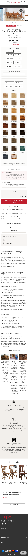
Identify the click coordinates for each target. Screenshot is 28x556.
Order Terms (14, 230)
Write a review (14, 501)
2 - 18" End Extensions (18, 74)
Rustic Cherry (8, 86)
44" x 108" (10, 58)
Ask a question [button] (14, 504)
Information (5, 532)
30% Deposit (8, 172)
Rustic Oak (19, 82)
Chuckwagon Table (8, 289)
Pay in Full (7, 182)
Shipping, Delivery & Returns (14, 227)
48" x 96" (9, 66)
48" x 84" (17, 62)
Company (3, 528)
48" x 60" (17, 58)
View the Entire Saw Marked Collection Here (12, 295)
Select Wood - (14, 80)
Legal (2, 542)
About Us (3, 546)
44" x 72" (17, 51)
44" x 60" (9, 51)
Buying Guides (5, 537)
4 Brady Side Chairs (9, 290)
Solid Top (6, 74)
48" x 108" (17, 66)
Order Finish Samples (14, 164)
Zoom (7, 93)
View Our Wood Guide (19, 163)
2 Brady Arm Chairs (9, 292)
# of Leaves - (14, 71)
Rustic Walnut (18, 86)
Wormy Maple (9, 82)
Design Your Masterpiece (14, 223)
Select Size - (14, 48)
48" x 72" (9, 62)
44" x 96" (17, 55)
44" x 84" (9, 55)
